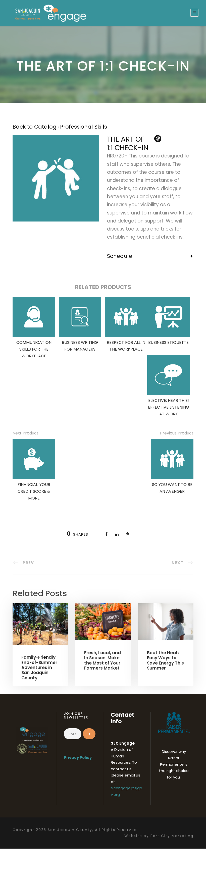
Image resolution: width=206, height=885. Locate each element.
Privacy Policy (78, 757)
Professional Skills (83, 126)
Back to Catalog (35, 126)
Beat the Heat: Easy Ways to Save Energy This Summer (165, 660)
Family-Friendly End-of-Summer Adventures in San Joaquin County (39, 667)
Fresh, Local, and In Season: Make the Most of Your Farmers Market (102, 660)
